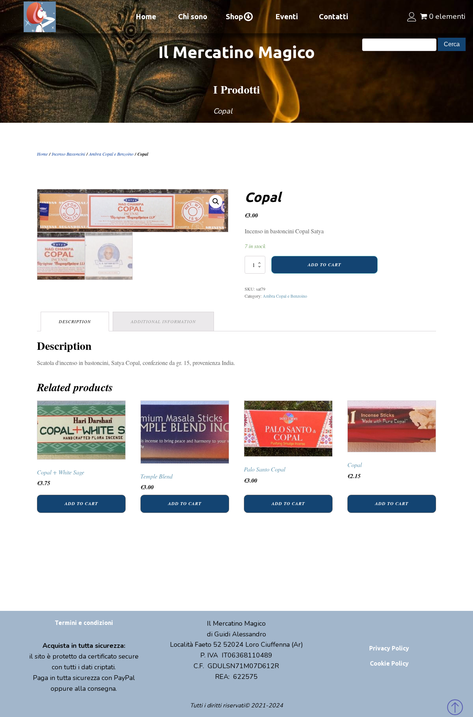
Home (146, 16)
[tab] (75, 321)
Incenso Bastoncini (68, 154)
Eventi (286, 16)
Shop (234, 16)
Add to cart (324, 264)
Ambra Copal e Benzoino (111, 154)
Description (75, 321)
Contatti (333, 16)
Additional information (163, 321)
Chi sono (192, 16)
